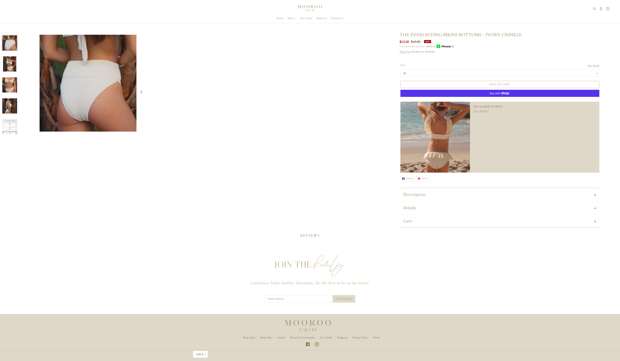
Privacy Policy (360, 337)
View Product (481, 111)
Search (281, 337)
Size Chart (593, 65)
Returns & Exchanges (302, 337)
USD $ (199, 354)
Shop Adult (249, 337)
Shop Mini (266, 337)
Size (402, 65)
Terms (376, 337)
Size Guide (326, 337)
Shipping (405, 51)
